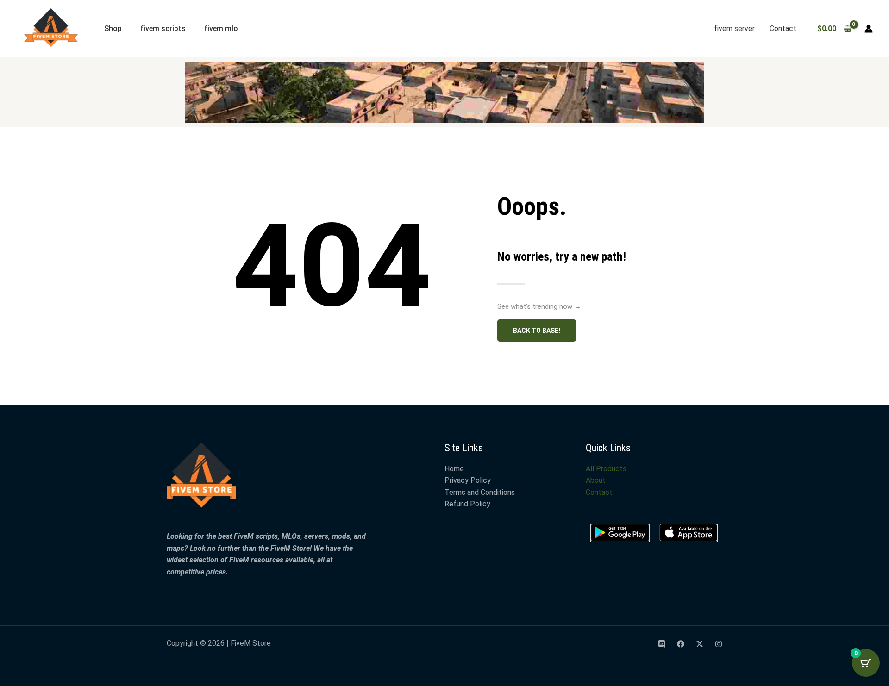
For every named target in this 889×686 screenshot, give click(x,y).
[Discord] (661, 644)
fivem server (734, 28)
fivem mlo (221, 28)
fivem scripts (163, 28)
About (596, 480)
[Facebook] (680, 644)
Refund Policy (467, 503)
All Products (606, 468)
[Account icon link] (868, 29)
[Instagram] (718, 644)
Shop (113, 28)
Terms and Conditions (479, 492)
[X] (699, 644)
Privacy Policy (467, 480)
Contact (783, 28)
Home (454, 468)
